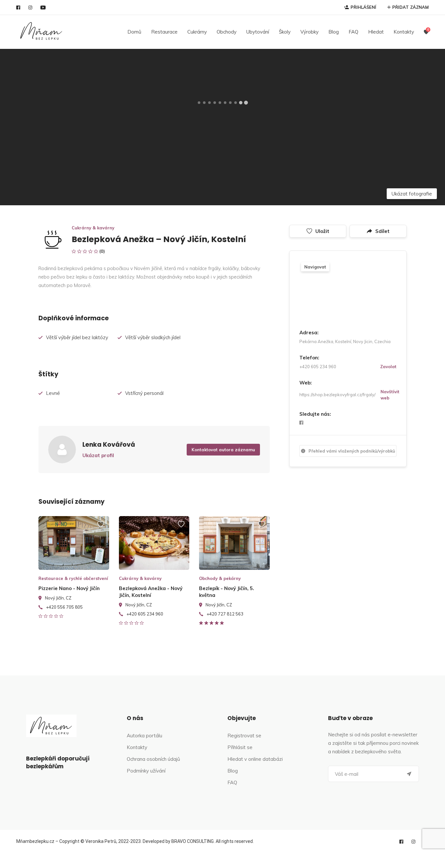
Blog (333, 32)
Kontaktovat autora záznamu (223, 449)
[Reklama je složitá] (101, 527)
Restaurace (164, 32)
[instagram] (30, 7)
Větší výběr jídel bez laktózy (77, 337)
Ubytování (257, 32)
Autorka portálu (144, 735)
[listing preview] (73, 543)
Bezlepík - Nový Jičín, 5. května (226, 591)
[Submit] (409, 774)
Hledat (376, 32)
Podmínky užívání (146, 771)
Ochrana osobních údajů (153, 759)
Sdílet (382, 231)
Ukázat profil (98, 455)
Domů (134, 32)
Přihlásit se (239, 747)
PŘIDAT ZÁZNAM (410, 7)
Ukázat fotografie (412, 194)
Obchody (227, 32)
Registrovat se (244, 735)
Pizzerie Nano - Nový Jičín (69, 588)
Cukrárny (197, 32)
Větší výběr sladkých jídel (152, 337)
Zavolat (388, 366)
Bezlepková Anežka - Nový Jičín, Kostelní (150, 591)
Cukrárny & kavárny (93, 227)
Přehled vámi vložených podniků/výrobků (352, 451)
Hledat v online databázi (255, 759)
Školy (285, 32)
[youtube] (43, 7)
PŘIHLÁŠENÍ (363, 7)
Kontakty (404, 32)
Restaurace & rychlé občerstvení (73, 578)
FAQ (353, 32)
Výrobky (309, 32)
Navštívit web (389, 394)
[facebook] (18, 7)
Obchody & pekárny (220, 578)
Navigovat (315, 266)
